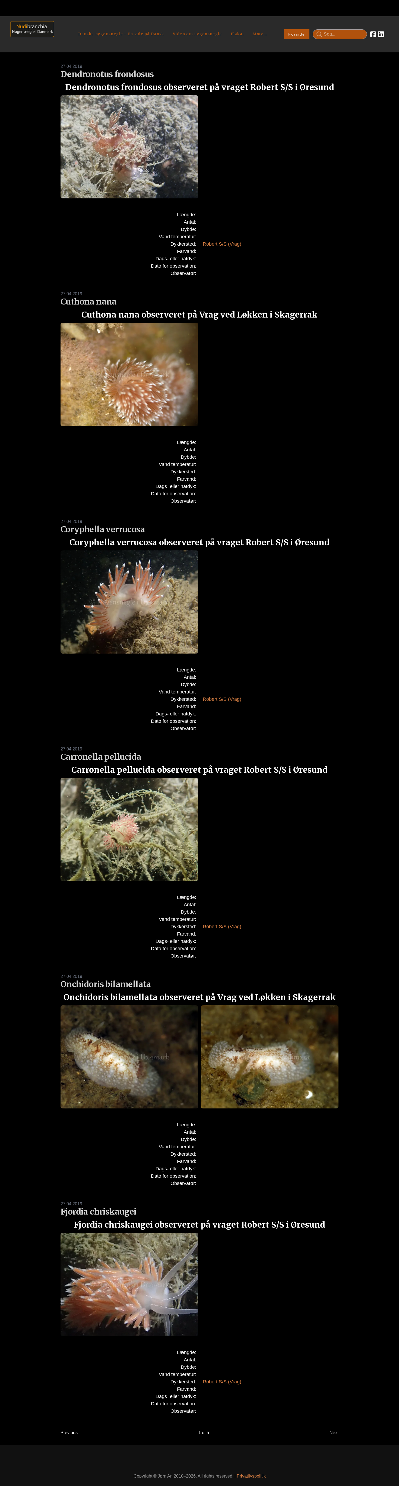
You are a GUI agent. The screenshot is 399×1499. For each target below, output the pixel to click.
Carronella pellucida (101, 757)
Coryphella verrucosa (103, 529)
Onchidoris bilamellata (106, 984)
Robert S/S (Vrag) (222, 244)
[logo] (30, 34)
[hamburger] (60, 26)
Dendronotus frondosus (107, 74)
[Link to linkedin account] (381, 34)
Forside (296, 34)
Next (334, 1432)
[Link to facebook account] (373, 34)
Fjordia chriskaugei (99, 1211)
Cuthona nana (89, 301)
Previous (69, 1432)
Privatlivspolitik (251, 1476)
